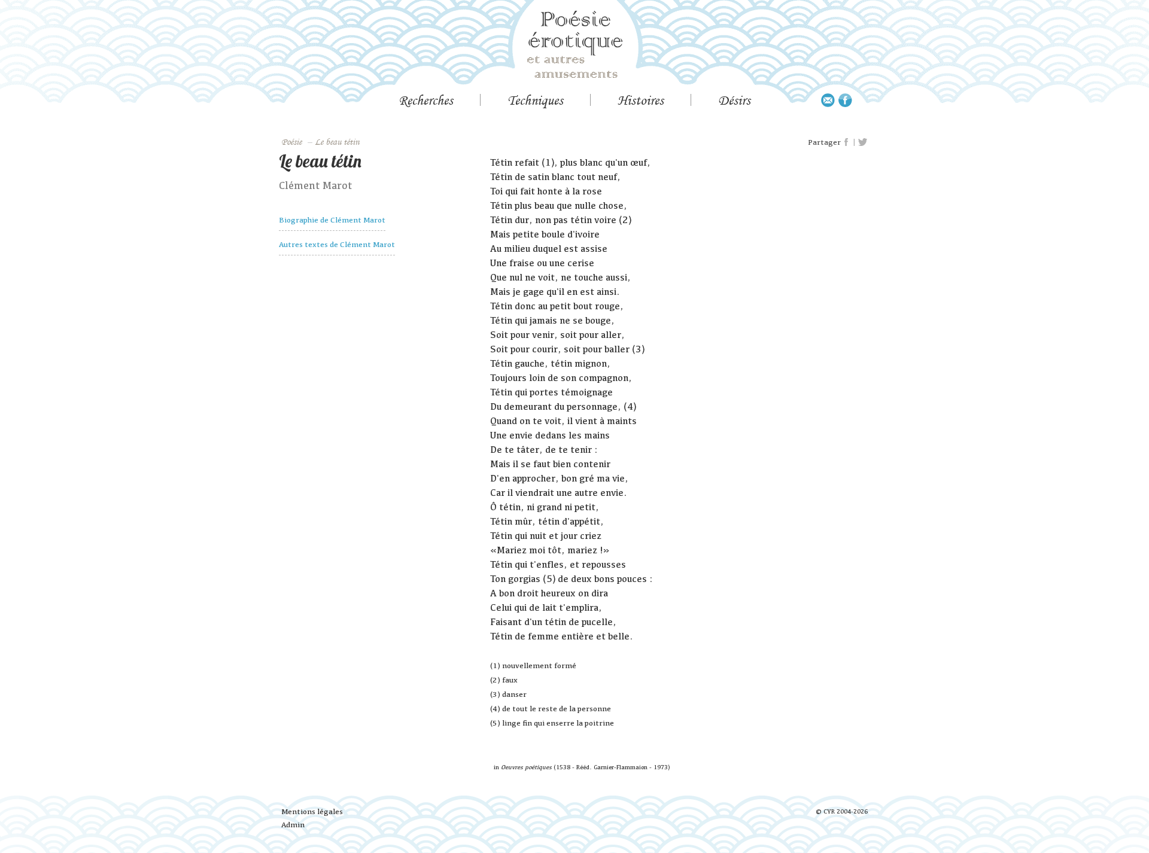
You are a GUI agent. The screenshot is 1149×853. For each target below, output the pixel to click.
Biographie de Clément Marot (332, 219)
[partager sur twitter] (863, 142)
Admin (293, 824)
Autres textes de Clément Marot (337, 244)
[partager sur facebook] (847, 142)
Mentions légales (312, 811)
